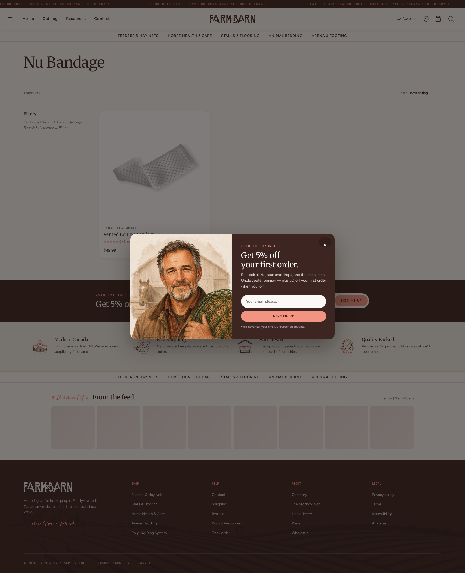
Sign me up (283, 316)
